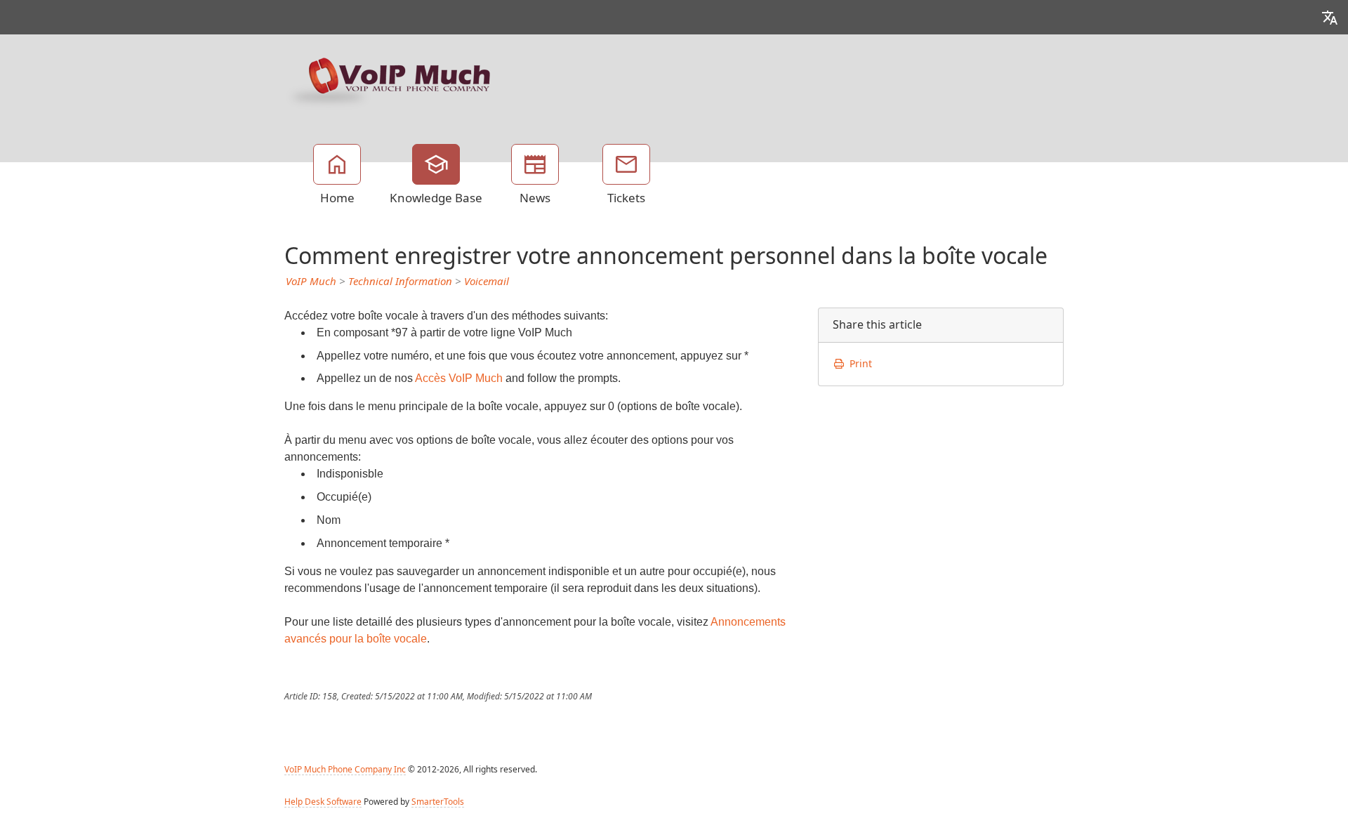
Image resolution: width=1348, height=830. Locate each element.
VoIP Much (311, 281)
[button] (1330, 17)
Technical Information (400, 281)
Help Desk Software (323, 802)
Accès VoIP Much (459, 378)
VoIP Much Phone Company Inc (345, 770)
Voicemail (486, 281)
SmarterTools (437, 802)
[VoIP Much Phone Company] (389, 80)
